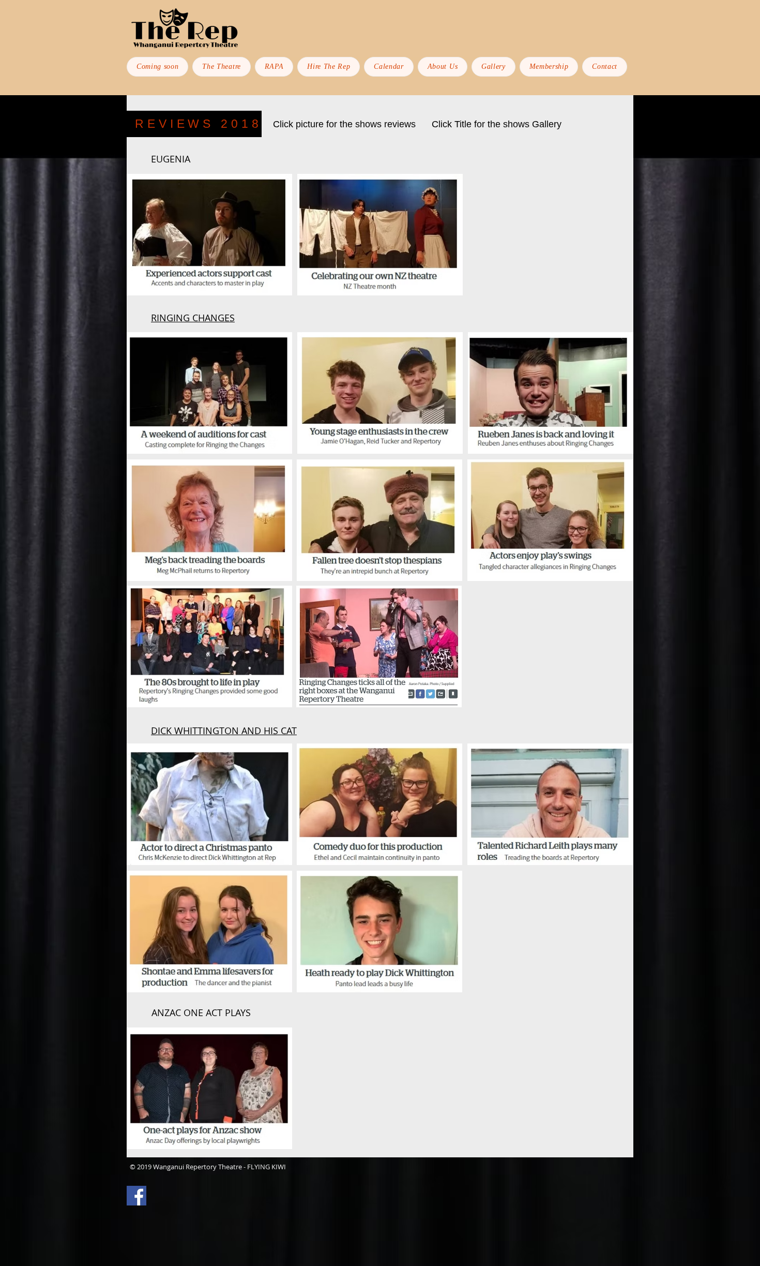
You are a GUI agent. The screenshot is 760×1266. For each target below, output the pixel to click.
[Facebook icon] (136, 1195)
